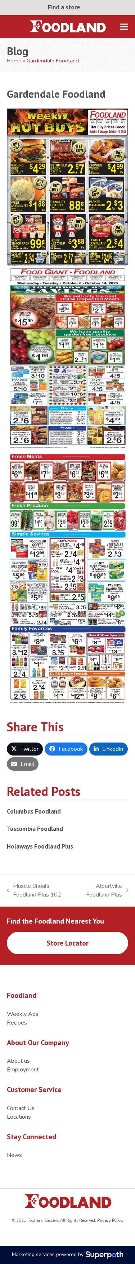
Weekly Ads (23, 1014)
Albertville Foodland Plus (100, 890)
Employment (23, 1070)
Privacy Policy (109, 1220)
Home (14, 60)
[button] (124, 26)
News (14, 1155)
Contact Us (21, 1108)
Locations (19, 1117)
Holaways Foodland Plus (40, 846)
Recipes (17, 1023)
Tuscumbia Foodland (35, 828)
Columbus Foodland (34, 811)
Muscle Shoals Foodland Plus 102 (34, 890)
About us (18, 1061)
